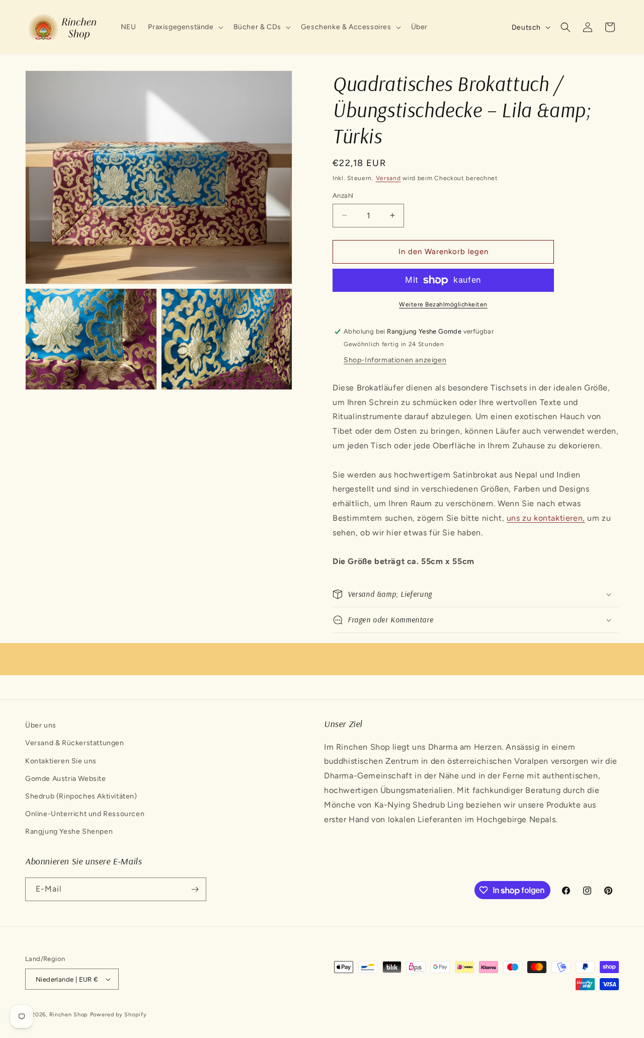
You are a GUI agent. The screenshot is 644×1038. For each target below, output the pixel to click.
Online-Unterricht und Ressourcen (84, 814)
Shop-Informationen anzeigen (395, 360)
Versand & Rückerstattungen (74, 743)
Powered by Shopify (118, 1014)
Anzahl (343, 195)
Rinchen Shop (68, 1014)
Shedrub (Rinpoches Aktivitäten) (81, 796)
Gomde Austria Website (65, 778)
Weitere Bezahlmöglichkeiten (443, 304)
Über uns (40, 725)
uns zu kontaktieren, (546, 518)
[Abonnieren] (195, 889)
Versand (388, 178)
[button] (184, 27)
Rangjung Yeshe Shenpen (69, 831)
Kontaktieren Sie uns (61, 761)
